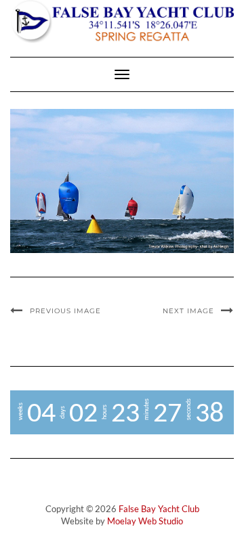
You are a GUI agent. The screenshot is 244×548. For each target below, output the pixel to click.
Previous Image (65, 310)
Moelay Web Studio (145, 521)
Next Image (188, 310)
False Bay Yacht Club (159, 508)
